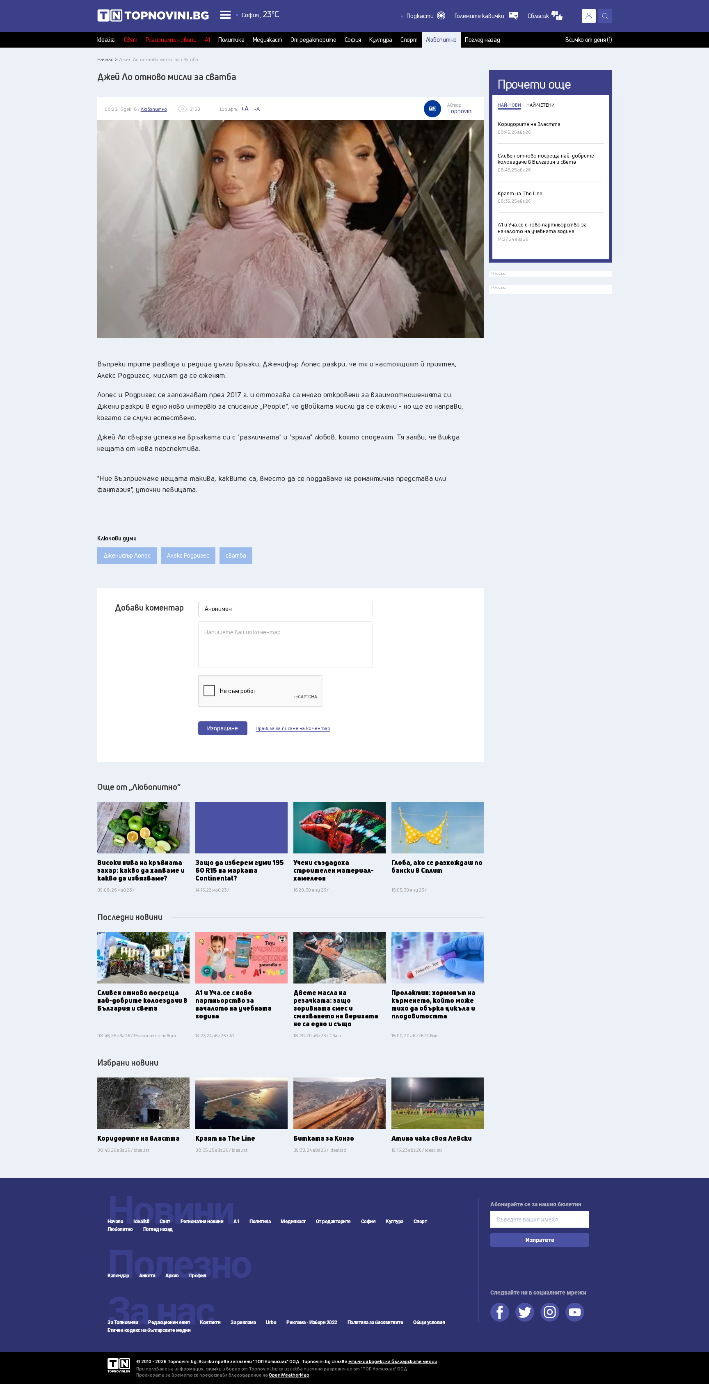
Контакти (210, 1322)
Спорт (409, 40)
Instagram (549, 1312)
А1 (207, 40)
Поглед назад (482, 40)
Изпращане (222, 728)
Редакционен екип (169, 1322)
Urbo (271, 1322)
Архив (172, 1276)
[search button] (605, 16)
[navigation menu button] (225, 14)
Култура (380, 40)
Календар (118, 1276)
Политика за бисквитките (375, 1322)
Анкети (147, 1276)
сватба (236, 555)
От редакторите (313, 40)
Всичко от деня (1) (588, 40)
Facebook (499, 1312)
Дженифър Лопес (127, 555)
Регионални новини (171, 40)
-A (257, 108)
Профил (197, 1276)
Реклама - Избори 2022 (311, 1322)
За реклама (243, 1322)
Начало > (107, 59)
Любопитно (441, 40)
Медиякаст (267, 40)
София (353, 40)
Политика (231, 40)
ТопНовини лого (153, 17)
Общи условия (429, 1322)
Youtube (574, 1312)
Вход (589, 16)
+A (245, 108)
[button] (426, 16)
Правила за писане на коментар (293, 728)
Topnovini (118, 1365)
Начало (115, 1221)
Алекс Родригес (188, 555)
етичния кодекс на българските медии (392, 1361)
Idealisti (106, 40)
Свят (130, 40)
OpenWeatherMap (289, 1375)
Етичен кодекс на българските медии (148, 1330)
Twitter (524, 1312)
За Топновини (122, 1322)
